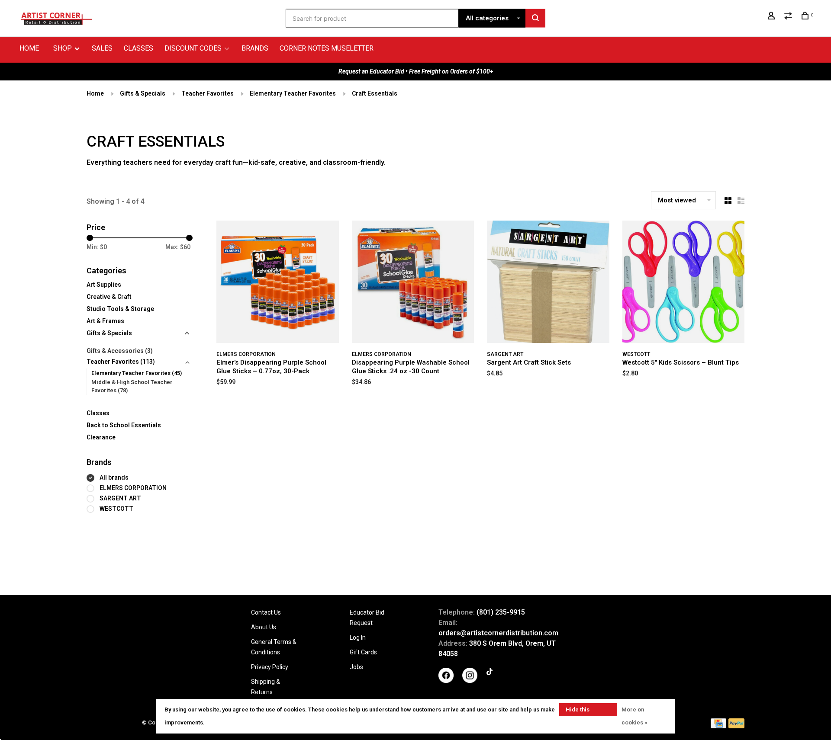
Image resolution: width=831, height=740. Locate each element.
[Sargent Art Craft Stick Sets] (548, 283)
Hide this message (578, 711)
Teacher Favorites (207, 93)
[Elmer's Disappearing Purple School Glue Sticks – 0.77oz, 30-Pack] (277, 283)
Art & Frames (105, 320)
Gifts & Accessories (120, 350)
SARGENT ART (120, 498)
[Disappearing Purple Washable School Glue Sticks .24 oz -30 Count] (413, 283)
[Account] (772, 16)
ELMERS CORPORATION (133, 487)
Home (29, 48)
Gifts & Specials (142, 93)
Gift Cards (363, 652)
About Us (263, 627)
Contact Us (266, 612)
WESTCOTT (116, 508)
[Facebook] (446, 680)
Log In (358, 637)
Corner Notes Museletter (327, 48)
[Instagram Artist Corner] (469, 680)
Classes (138, 48)
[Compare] (789, 16)
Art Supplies (104, 284)
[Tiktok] (489, 673)
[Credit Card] (718, 726)
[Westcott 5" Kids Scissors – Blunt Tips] (683, 283)
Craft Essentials (374, 93)
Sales (102, 48)
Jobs (356, 666)
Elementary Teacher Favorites (293, 93)
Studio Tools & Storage (120, 308)
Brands (255, 48)
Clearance (101, 437)
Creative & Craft (109, 296)
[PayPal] (736, 726)
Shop (63, 48)
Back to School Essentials (124, 425)
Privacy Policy (269, 666)
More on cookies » (634, 716)
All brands (114, 477)
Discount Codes (193, 48)
